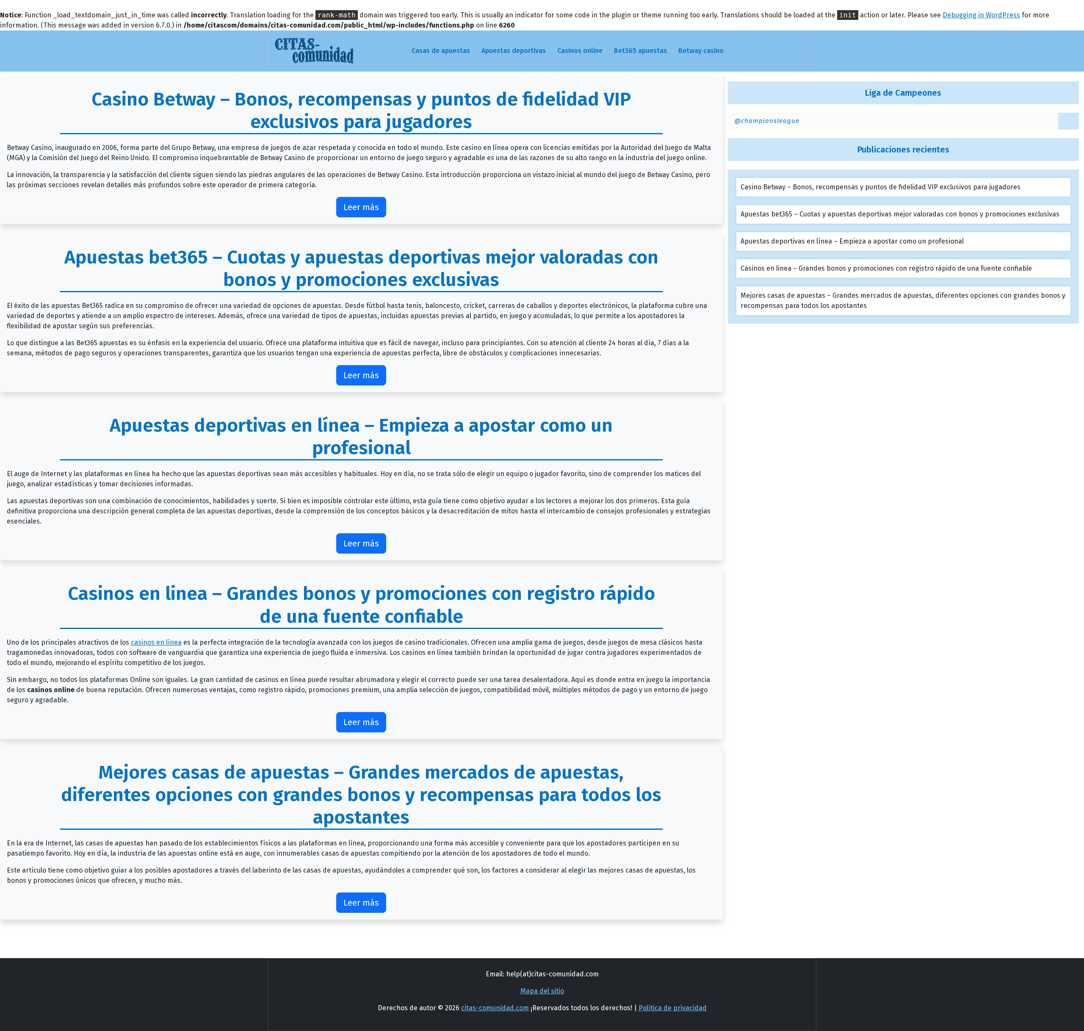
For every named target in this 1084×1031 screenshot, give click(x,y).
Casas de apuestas (441, 51)
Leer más (361, 207)
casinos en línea (156, 642)
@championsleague (766, 121)
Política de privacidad (673, 1008)
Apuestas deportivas (513, 51)
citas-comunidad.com (495, 1008)
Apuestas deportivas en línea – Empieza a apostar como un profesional (852, 241)
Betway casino (701, 51)
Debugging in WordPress (981, 15)
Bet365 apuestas (640, 51)
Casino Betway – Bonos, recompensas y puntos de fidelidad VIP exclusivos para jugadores (880, 187)
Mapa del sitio (542, 991)
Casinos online (580, 51)
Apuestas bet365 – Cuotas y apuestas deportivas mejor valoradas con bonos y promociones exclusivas (900, 214)
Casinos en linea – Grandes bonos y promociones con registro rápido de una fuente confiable (886, 268)
